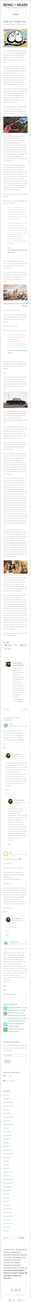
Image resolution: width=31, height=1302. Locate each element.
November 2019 (8, 1154)
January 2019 (7, 1176)
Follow (7, 1061)
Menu (16, 14)
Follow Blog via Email (11, 1042)
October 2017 (7, 1220)
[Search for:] (11, 1238)
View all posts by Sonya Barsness (18, 700)
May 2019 (6, 1165)
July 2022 (6, 1128)
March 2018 (6, 1205)
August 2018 (7, 1190)
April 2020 (6, 1146)
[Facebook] (12, 1290)
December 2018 (8, 1179)
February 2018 (7, 1209)
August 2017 (6, 1227)
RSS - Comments (10, 1081)
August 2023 (7, 1120)
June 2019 (6, 1161)
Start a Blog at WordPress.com (15, 1294)
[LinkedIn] (19, 1290)
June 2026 (6, 1095)
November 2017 (8, 1216)
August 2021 (6, 1139)
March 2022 (6, 1132)
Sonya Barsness (22, 24)
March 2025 (6, 1113)
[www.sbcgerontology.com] (15, 1290)
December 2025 (8, 1102)
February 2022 (7, 1135)
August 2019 (7, 1157)
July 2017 (6, 1231)
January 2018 (7, 1212)
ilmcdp (10, 1023)
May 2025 (6, 1109)
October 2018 (7, 1187)
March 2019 (6, 1168)
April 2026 (6, 1099)
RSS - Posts (8, 1076)
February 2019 (7, 1172)
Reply (5, 747)
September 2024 (8, 1117)
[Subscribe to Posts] (4, 1076)
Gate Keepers (6, 709)
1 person (10, 908)
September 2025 (8, 1106)
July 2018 (6, 1194)
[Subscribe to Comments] (4, 1081)
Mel (11, 852)
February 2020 (7, 1150)
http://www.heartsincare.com (12, 879)
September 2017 (8, 1223)
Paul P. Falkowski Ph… (15, 1018)
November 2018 (8, 1183)
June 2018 (6, 1198)
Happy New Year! (24, 709)
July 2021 (6, 1143)
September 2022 (8, 1124)
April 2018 (6, 1201)
